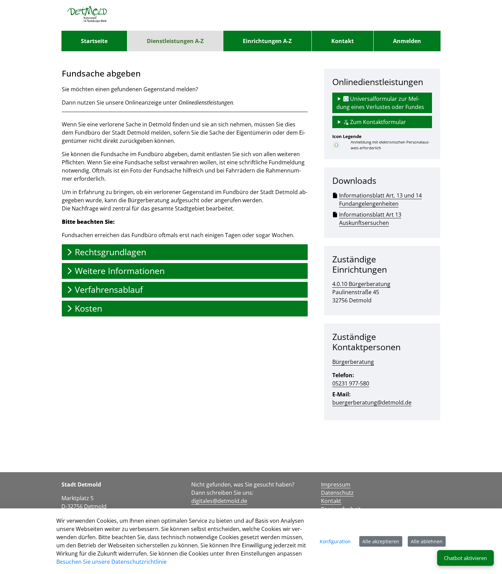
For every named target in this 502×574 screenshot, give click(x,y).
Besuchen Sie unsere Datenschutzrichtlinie (111, 561)
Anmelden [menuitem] (407, 41)
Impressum (335, 484)
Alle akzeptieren (380, 541)
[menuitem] (94, 41)
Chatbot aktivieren (465, 558)
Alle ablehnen (427, 541)
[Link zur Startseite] (87, 15)
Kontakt (331, 501)
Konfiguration (335, 541)
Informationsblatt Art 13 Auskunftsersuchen (370, 219)
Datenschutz (337, 492)
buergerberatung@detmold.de (372, 402)
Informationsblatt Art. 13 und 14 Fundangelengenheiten (380, 199)
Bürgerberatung (353, 362)
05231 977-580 (350, 383)
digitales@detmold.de (219, 501)
